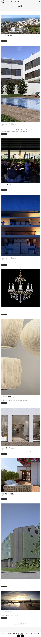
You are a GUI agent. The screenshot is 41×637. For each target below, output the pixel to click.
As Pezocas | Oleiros (9, 581)
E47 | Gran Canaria (9, 35)
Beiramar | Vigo (8, 611)
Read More (4, 133)
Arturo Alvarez (8, 396)
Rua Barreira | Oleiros (9, 123)
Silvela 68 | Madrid (9, 493)
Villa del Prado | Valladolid (10, 257)
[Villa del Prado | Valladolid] (20, 225)
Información (21, 634)
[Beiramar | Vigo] (20, 600)
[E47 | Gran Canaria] (20, 24)
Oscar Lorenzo (20, 631)
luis (8, 36)
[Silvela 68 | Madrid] (20, 475)
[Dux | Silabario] (20, 160)
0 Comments (12, 36)
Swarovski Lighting (9, 308)
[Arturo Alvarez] (20, 357)
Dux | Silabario (8, 184)
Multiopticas (7, 447)
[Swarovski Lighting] (20, 288)
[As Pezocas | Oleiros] (20, 541)
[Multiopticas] (20, 427)
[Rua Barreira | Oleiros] (20, 84)
